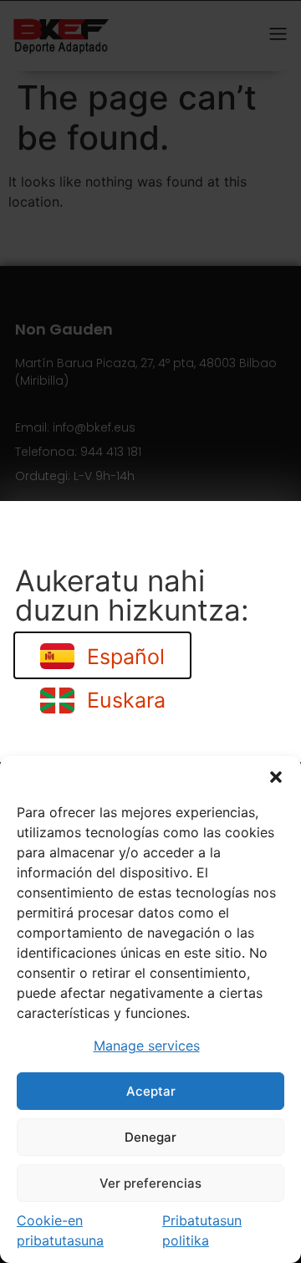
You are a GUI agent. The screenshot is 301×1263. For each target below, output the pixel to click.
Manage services (147, 1045)
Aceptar (151, 1091)
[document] (150, 631)
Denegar (150, 1137)
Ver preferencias (150, 1183)
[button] (276, 777)
